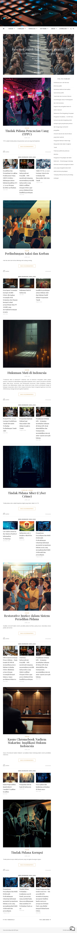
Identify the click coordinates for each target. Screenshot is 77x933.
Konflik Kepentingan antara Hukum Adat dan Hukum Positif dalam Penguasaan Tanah (43, 295)
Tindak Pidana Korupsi (27, 852)
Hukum (10, 28)
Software (43, 28)
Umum (53, 28)
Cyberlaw (21, 28)
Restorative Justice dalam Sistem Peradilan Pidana (27, 617)
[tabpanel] (38, 54)
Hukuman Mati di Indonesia (27, 373)
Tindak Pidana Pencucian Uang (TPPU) (27, 132)
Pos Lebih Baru (45, 919)
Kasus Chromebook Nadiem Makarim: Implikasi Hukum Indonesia (27, 742)
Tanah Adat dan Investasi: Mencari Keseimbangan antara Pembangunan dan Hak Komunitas (63, 99)
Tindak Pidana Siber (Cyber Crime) (27, 494)
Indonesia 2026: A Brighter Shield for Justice (25, 535)
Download (63, 28)
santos (7, 152)
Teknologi (31, 28)
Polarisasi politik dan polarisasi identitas (38, 49)
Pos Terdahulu (9, 919)
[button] (72, 928)
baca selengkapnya (38, 58)
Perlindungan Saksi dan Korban (27, 253)
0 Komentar (48, 152)
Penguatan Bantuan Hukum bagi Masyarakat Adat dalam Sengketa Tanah (25, 423)
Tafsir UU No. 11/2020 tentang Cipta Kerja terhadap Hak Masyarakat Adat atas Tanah (43, 175)
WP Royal (16, 930)
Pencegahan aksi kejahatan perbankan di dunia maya (43, 787)
